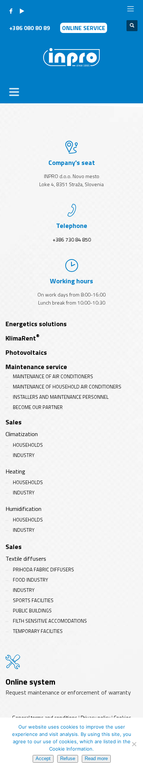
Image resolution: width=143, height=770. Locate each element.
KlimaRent (23, 338)
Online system (30, 681)
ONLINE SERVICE (83, 27)
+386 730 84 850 (71, 239)
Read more (96, 758)
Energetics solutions (36, 324)
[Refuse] (134, 744)
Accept (43, 758)
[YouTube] (21, 10)
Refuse (67, 758)
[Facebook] (11, 10)
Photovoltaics (26, 352)
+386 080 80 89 (30, 27)
